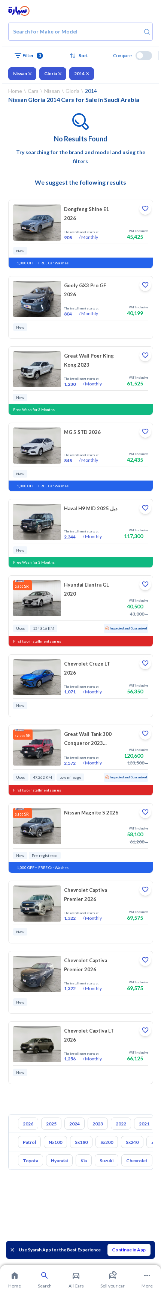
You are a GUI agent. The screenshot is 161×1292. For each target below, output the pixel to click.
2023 (97, 1124)
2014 (79, 73)
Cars (33, 91)
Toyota (30, 1160)
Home (15, 91)
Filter (31, 55)
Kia (83, 1160)
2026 (28, 1124)
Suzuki (106, 1160)
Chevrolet (137, 1160)
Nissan (20, 73)
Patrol (29, 1142)
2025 (51, 1124)
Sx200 (106, 1142)
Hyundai (59, 1160)
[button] (80, 56)
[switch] (144, 55)
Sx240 (132, 1142)
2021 (144, 1124)
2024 (74, 1124)
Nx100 (55, 1142)
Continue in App (129, 1250)
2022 (121, 1124)
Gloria (50, 73)
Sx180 (81, 1142)
